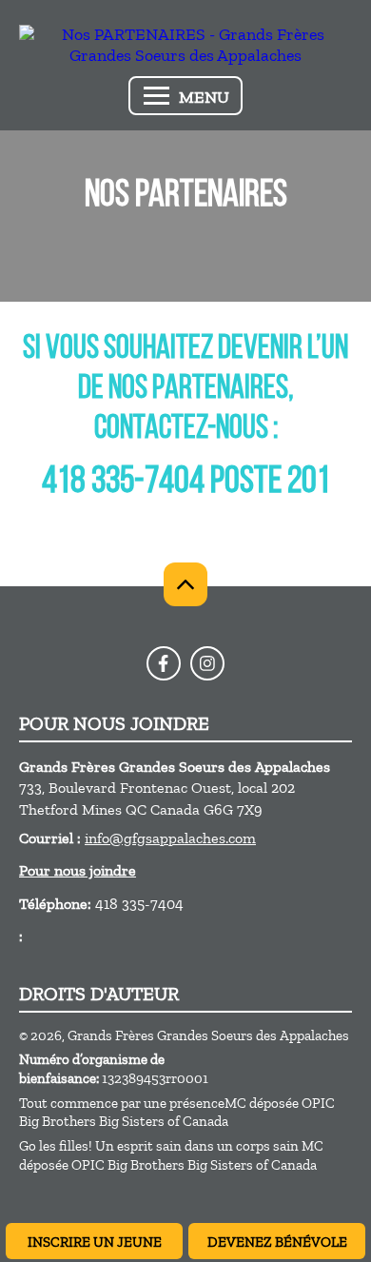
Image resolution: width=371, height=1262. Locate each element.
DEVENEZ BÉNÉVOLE (277, 1242)
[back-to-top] (185, 584)
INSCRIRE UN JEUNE (95, 1242)
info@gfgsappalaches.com (170, 838)
